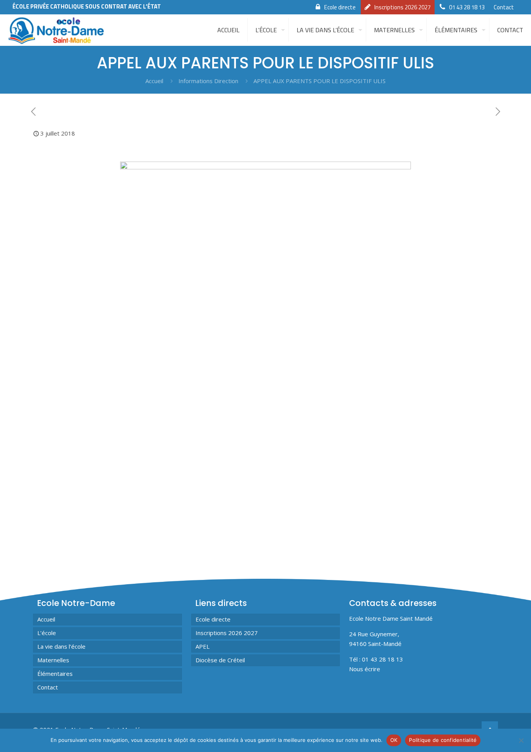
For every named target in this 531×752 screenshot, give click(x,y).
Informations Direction (208, 81)
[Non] (521, 740)
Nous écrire (364, 669)
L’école (46, 633)
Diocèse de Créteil (220, 660)
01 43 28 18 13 (467, 7)
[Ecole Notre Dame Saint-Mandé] (57, 29)
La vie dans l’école (61, 646)
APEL (203, 646)
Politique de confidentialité (443, 740)
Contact (504, 7)
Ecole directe (340, 7)
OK (394, 740)
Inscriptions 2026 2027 (402, 7)
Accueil (154, 81)
